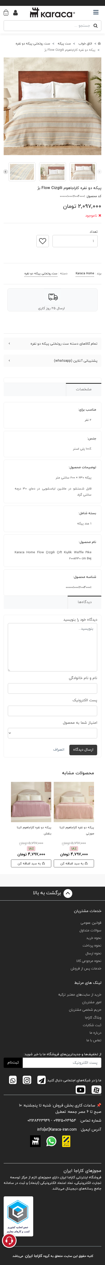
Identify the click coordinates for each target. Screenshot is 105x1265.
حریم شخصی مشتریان (85, 1010)
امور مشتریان (91, 1002)
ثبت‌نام (13, 1062)
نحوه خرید (93, 938)
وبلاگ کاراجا (93, 1017)
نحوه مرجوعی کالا (88, 961)
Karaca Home (85, 274)
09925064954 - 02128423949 (51, 1120)
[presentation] (99, 171)
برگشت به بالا (47, 893)
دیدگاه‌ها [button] (85, 602)
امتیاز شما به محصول (80, 722)
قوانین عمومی (91, 923)
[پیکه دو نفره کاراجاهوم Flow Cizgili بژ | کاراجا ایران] (52, 106)
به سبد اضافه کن (72, 863)
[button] (8, 12)
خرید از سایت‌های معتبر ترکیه (79, 994)
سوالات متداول (90, 930)
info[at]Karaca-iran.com (57, 1129)
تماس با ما (93, 1040)
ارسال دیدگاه (83, 749)
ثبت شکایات (92, 1025)
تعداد (94, 230)
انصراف (58, 749)
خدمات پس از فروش (86, 968)
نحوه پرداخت (92, 945)
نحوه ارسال (93, 953)
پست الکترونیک (85, 700)
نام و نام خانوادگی (83, 678)
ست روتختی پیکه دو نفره (40, 274)
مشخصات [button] (84, 389)
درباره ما (95, 1033)
